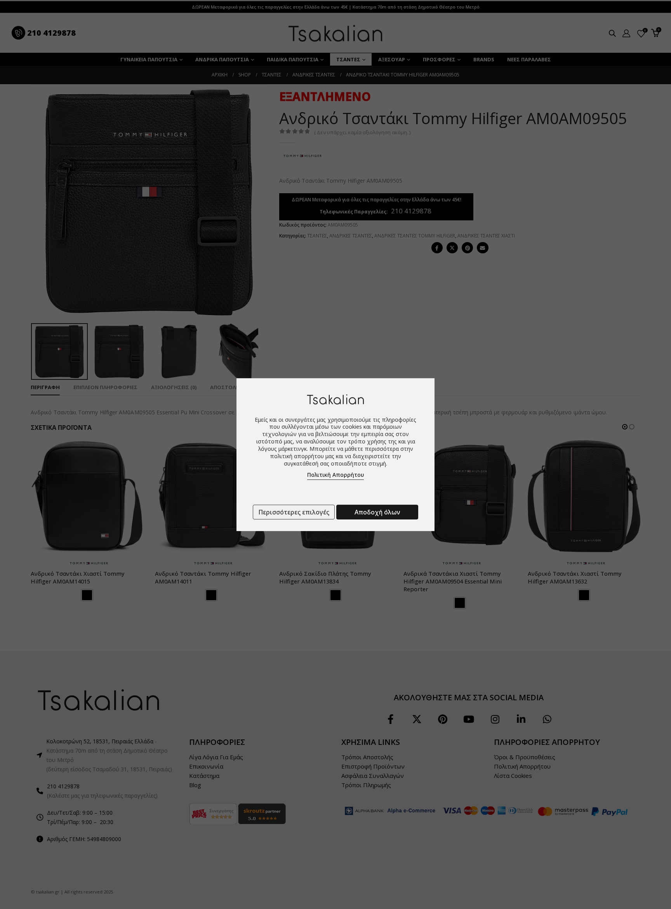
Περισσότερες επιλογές (293, 512)
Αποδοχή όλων (377, 512)
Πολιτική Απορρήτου (335, 474)
